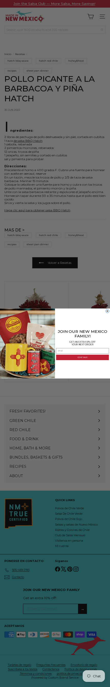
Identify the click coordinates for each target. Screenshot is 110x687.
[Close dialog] (107, 311)
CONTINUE (82, 357)
